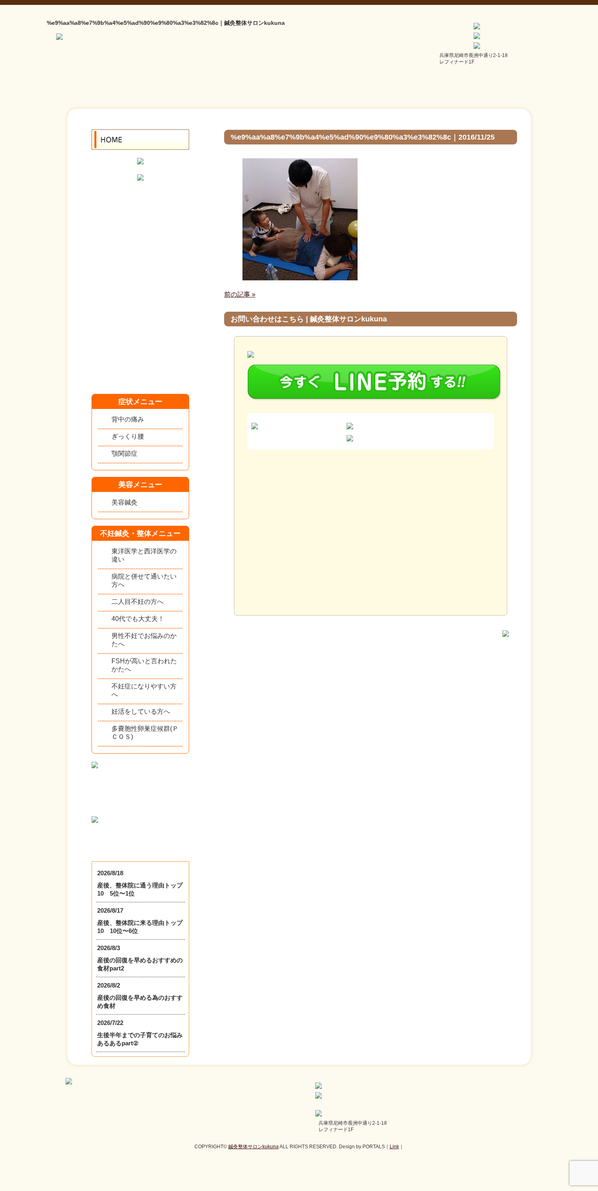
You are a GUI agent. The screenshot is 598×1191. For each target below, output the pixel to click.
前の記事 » (239, 294)
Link (394, 1146)
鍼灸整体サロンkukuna (253, 1146)
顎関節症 (124, 453)
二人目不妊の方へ (137, 601)
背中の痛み (127, 419)
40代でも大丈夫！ (137, 618)
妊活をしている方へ (140, 711)
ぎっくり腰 (127, 436)
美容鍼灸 (124, 502)
